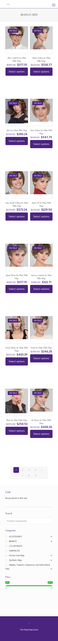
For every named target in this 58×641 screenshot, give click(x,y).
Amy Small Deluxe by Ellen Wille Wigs (16, 204)
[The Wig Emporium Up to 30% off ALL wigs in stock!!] (8, 4)
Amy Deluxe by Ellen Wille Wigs (41, 132)
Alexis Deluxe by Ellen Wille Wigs (41, 59)
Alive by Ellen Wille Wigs (16, 130)
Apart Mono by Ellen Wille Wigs (17, 277)
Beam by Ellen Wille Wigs (41, 348)
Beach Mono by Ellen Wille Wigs (16, 349)
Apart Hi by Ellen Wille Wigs (41, 204)
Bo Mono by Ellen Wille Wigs (41, 421)
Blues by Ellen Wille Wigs (16, 420)
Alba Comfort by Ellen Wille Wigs (16, 59)
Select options (17, 71)
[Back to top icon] (29, 623)
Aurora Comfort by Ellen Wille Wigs (41, 277)
